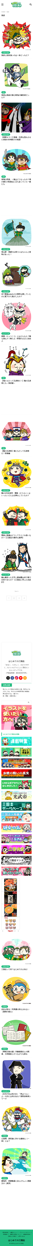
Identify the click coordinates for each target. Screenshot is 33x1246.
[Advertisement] (16, 202)
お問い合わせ (21, 1236)
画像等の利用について (15, 1234)
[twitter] (8, 678)
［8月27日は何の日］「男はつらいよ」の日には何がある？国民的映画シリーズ (16, 1096)
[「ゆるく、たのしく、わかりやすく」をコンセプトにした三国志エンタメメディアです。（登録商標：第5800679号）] (16, 4)
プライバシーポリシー (24, 1232)
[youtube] (21, 678)
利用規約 (5, 1234)
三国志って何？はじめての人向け (14, 969)
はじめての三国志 (16, 1240)
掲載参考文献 (26, 1234)
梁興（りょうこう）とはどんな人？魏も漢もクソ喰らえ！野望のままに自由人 (16, 338)
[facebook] (12, 678)
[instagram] (16, 678)
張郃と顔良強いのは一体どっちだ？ (15, 55)
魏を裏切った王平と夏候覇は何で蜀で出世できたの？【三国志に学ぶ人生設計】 (16, 579)
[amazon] (25, 678)
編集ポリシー (13, 1232)
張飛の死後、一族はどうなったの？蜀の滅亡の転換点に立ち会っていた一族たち (16, 181)
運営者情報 (5, 1232)
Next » (17, 591)
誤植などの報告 (12, 1236)
